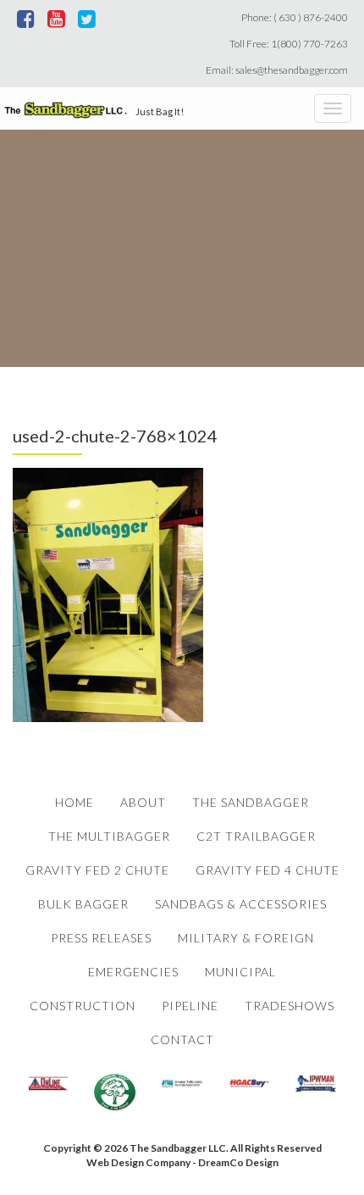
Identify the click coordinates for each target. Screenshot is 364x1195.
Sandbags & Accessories (241, 904)
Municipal (240, 971)
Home (74, 802)
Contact (182, 1039)
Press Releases (101, 938)
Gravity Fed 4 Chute (267, 870)
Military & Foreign (246, 938)
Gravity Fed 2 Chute (97, 870)
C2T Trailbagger (256, 836)
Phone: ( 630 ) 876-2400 (296, 17)
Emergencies (133, 971)
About (143, 802)
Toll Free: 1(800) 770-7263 (290, 43)
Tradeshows (289, 1005)
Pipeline (190, 1005)
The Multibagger (109, 836)
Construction (82, 1005)
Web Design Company (138, 1162)
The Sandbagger (250, 802)
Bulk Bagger (83, 904)
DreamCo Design (238, 1162)
